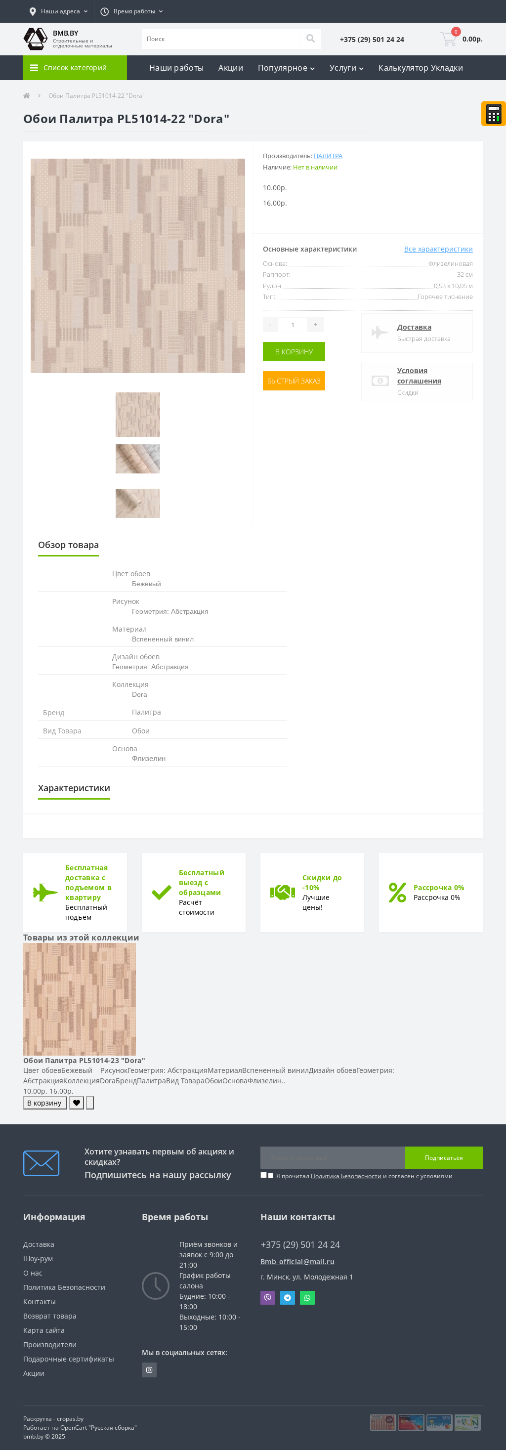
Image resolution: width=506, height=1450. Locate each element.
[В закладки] (76, 1102)
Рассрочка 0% (439, 887)
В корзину (294, 351)
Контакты (39, 1301)
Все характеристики (438, 249)
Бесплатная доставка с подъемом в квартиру (88, 882)
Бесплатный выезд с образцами (201, 882)
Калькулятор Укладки (421, 67)
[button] (58, 11)
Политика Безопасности (346, 1176)
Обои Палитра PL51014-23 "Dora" (84, 1060)
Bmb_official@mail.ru (297, 1261)
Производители (50, 1344)
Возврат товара (50, 1316)
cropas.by (70, 1418)
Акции (230, 67)
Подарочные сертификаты (68, 1359)
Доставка (414, 327)
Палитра (328, 155)
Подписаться (444, 1157)
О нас (32, 1273)
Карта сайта (44, 1330)
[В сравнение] (90, 1102)
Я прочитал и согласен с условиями (364, 1176)
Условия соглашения (419, 375)
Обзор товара (68, 545)
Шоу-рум (38, 1258)
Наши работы (176, 67)
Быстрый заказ (294, 380)
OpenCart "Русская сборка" (98, 1427)
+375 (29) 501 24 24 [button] (300, 1244)
